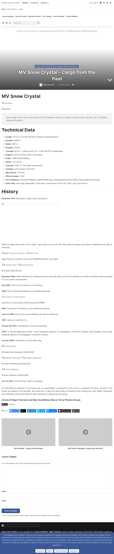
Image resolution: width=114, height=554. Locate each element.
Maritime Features (34, 16)
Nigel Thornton (49, 85)
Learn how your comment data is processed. (45, 515)
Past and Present (30, 31)
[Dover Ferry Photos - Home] (12, 9)
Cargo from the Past (58, 31)
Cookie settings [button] (61, 551)
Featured (11, 404)
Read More (74, 551)
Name (4, 491)
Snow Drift (29, 183)
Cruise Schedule (58, 16)
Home (20, 31)
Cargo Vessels (44, 31)
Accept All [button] (40, 551)
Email (4, 501)
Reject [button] (50, 551)
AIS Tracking (47, 16)
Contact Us (35, 3)
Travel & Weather (72, 16)
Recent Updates (8, 16)
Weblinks (25, 3)
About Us (44, 3)
